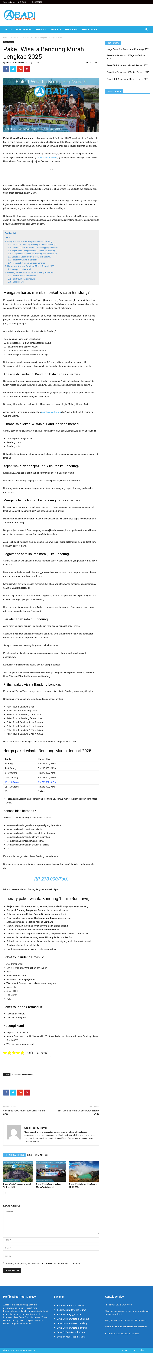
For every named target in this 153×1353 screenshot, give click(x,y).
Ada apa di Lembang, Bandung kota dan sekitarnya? (34, 244)
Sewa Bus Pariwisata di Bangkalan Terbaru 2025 (24, 1112)
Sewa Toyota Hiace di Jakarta (71, 1336)
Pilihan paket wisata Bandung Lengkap (28, 263)
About (124, 1350)
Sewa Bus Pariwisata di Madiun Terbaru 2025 (128, 72)
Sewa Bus (41, 29)
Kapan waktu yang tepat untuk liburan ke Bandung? (34, 251)
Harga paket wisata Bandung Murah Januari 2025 (30, 266)
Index (141, 1350)
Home (8, 29)
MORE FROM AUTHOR (37, 1155)
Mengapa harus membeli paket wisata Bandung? (30, 241)
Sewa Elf (56, 29)
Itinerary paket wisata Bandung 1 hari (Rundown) (30, 272)
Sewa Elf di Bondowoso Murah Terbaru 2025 (128, 65)
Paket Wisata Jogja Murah (69, 1314)
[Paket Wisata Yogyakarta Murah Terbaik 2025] (18, 1171)
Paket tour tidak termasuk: (23, 279)
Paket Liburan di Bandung (23, 1074)
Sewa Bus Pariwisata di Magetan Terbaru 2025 (126, 57)
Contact (133, 1350)
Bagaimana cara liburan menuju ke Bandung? (31, 257)
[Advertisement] (51, 175)
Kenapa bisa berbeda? (21, 269)
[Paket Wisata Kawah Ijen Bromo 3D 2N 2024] (84, 1171)
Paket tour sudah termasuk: (24, 276)
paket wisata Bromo (51, 412)
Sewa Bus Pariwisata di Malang (72, 1323)
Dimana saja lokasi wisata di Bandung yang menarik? (35, 247)
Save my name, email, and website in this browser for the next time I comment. (43, 1263)
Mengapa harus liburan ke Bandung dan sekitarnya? (34, 254)
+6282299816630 (37, 2)
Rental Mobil (89, 29)
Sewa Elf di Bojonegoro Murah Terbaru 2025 (127, 79)
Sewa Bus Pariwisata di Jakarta (72, 1327)
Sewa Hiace (71, 29)
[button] (146, 29)
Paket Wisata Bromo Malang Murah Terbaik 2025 (78, 1112)
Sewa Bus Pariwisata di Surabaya (73, 1318)
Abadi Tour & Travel (15, 62)
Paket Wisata (24, 29)
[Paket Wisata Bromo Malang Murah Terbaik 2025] (51, 1171)
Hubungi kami (18, 282)
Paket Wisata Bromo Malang (71, 1305)
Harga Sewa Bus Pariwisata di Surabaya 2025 (128, 49)
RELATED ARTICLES (14, 1155)
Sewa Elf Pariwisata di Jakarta (71, 1332)
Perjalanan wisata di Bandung (24, 260)
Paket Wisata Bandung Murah (71, 1309)
